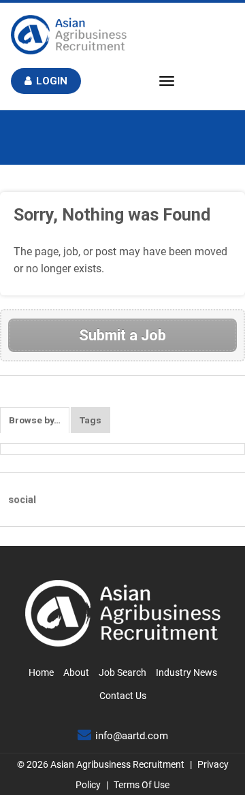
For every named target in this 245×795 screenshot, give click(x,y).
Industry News (186, 672)
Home (41, 672)
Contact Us (122, 695)
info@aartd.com (131, 736)
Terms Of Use (141, 784)
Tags (90, 420)
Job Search (122, 672)
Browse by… (35, 420)
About (76, 672)
